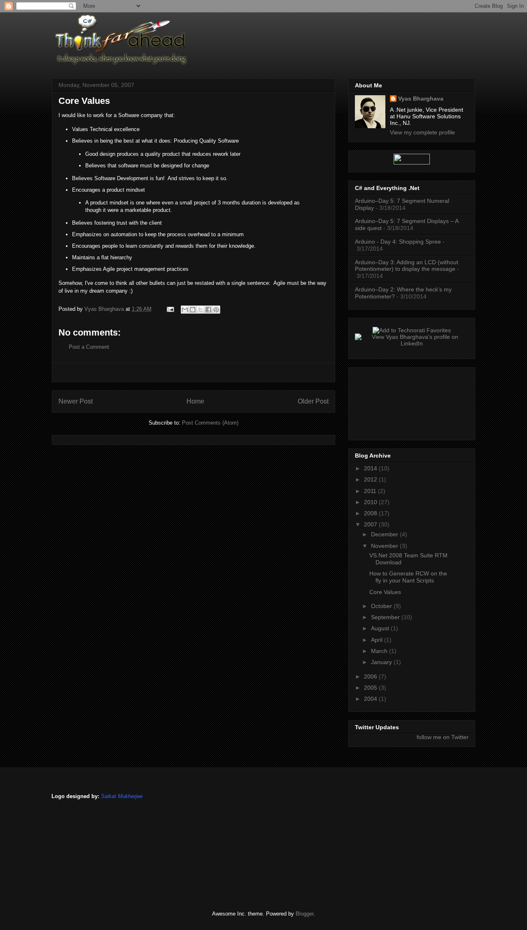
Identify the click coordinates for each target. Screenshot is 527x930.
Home (195, 401)
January (382, 662)
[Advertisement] (193, 372)
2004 (371, 698)
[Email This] (185, 309)
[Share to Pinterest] (216, 309)
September (386, 617)
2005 (371, 687)
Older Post (313, 401)
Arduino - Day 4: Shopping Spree (398, 241)
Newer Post (75, 401)
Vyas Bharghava (420, 98)
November (385, 545)
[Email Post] (170, 309)
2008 (371, 513)
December (385, 534)
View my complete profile (422, 132)
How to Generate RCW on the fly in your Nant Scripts (408, 577)
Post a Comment (89, 347)
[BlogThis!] (193, 309)
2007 (371, 524)
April (377, 639)
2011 (371, 491)
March (380, 651)
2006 (371, 676)
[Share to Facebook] (208, 309)
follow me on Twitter (443, 737)
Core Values (385, 592)
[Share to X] (200, 309)
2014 (371, 468)
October (382, 606)
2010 (371, 502)
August (381, 628)
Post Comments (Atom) (210, 423)
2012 (371, 479)
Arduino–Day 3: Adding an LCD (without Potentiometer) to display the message (406, 265)
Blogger (304, 914)
